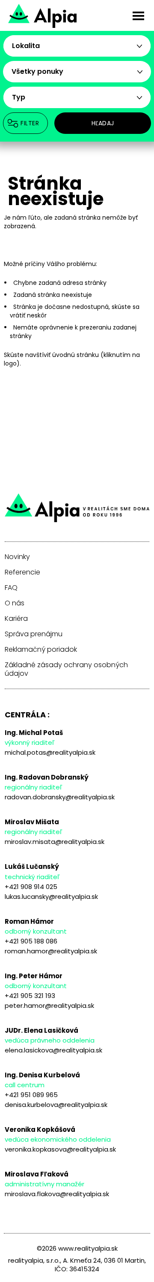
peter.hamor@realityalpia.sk (49, 1005)
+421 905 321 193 (30, 995)
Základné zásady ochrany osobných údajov (66, 669)
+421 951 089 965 (31, 1094)
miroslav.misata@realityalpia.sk (54, 841)
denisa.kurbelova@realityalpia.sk (56, 1104)
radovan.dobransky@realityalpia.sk (60, 796)
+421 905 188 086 (31, 941)
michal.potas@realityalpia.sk (50, 752)
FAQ (11, 588)
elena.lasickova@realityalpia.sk (53, 1050)
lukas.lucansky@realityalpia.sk (51, 896)
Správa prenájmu (33, 634)
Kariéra (16, 618)
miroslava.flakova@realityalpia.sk (57, 1193)
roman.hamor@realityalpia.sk (51, 950)
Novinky (17, 557)
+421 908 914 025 (31, 886)
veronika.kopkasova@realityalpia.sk (60, 1149)
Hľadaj (103, 123)
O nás (14, 603)
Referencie (22, 572)
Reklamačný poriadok (41, 649)
